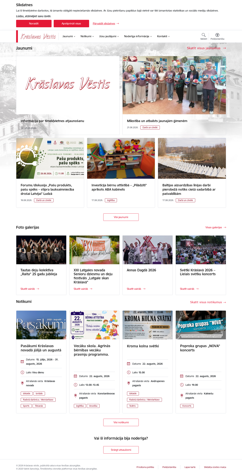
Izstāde (39, 393)
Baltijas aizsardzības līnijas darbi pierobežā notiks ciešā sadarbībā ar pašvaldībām (189, 189)
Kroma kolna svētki (143, 346)
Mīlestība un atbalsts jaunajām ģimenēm (157, 121)
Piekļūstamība (169, 467)
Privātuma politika (145, 467)
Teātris (132, 406)
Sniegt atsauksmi (121, 449)
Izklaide (26, 393)
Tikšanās (39, 406)
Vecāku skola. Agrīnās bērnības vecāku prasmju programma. (92, 350)
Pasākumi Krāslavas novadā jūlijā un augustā (41, 348)
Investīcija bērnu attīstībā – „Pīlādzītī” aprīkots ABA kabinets (119, 187)
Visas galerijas (214, 227)
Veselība (93, 406)
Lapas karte (190, 467)
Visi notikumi (121, 422)
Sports (26, 406)
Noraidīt (33, 23)
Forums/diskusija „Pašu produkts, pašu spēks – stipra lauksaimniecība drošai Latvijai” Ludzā (47, 189)
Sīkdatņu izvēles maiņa (215, 467)
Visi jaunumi (121, 217)
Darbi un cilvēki (150, 127)
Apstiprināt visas (71, 23)
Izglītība (111, 200)
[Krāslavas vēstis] (38, 36)
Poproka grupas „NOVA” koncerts (200, 348)
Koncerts (186, 406)
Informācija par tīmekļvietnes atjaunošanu (52, 121)
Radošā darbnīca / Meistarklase (38, 399)
